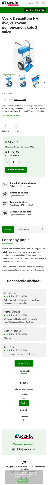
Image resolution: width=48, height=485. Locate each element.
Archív (24, 403)
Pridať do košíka (16, 169)
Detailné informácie (10, 115)
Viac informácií (27, 476)
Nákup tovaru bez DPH (24, 389)
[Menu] (4, 10)
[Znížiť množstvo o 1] (7, 162)
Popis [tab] (8, 229)
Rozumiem (23, 481)
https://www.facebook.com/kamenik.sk (23, 421)
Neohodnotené (20, 100)
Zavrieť (37, 136)
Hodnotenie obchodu (24, 281)
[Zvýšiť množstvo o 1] (20, 162)
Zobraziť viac (24, 363)
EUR (29, 3)
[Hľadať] (43, 3)
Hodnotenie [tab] (23, 229)
